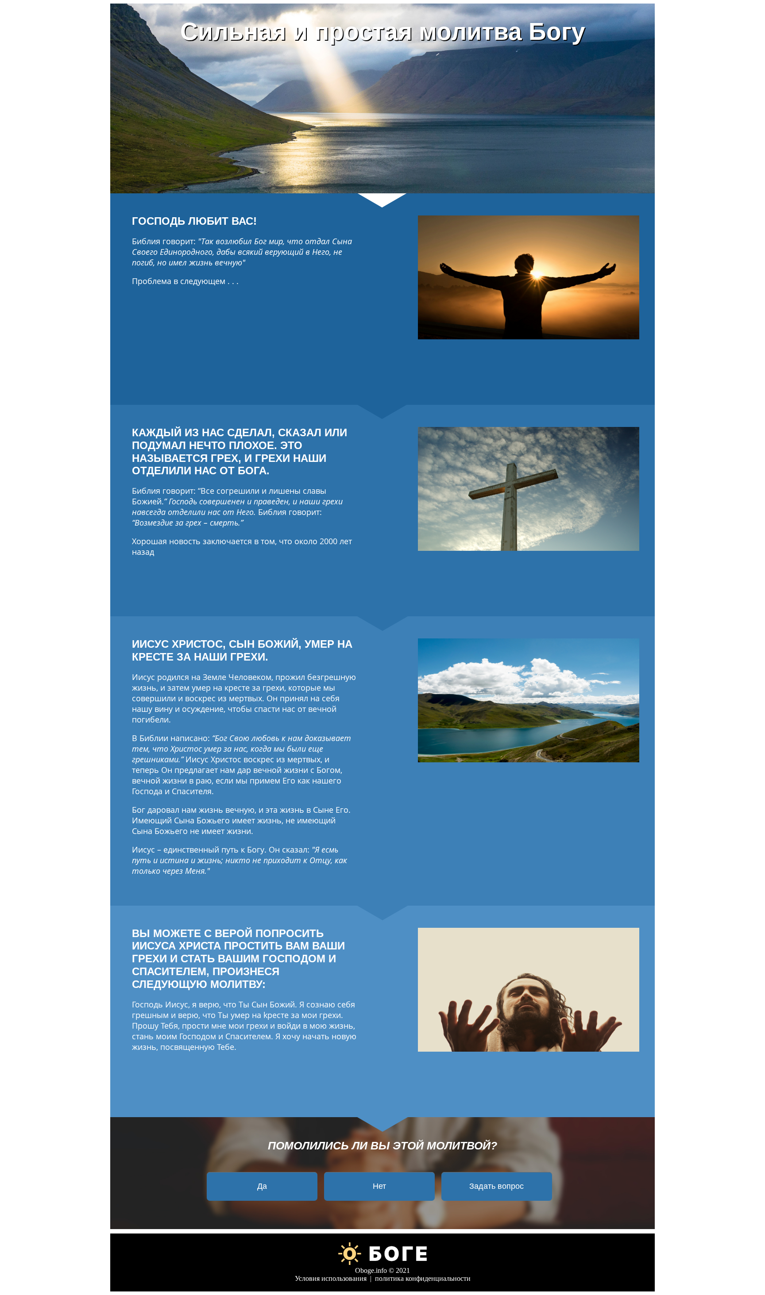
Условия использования (331, 1278)
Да (262, 1186)
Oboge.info (371, 1270)
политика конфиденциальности (423, 1278)
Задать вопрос (496, 1186)
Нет (379, 1186)
